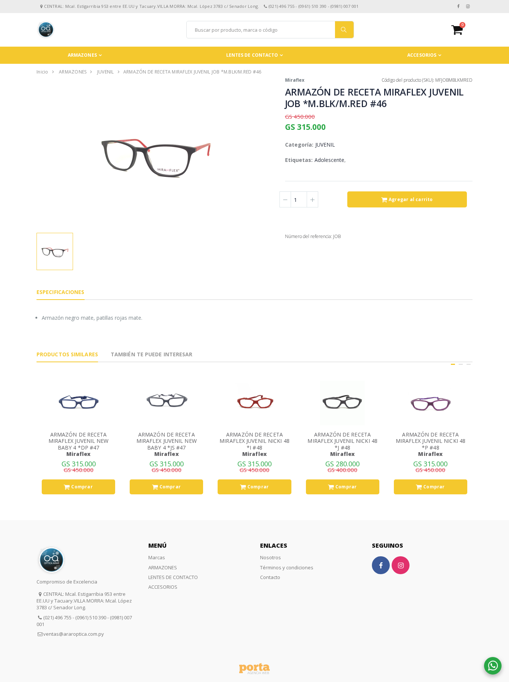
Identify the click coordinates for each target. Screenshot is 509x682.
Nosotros (270, 557)
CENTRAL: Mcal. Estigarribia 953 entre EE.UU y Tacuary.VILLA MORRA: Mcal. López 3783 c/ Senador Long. (84, 601)
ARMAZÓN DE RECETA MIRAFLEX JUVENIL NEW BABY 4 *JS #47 (166, 441)
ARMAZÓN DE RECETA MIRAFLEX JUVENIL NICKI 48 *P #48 (431, 441)
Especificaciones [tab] (61, 291)
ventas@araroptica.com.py (73, 634)
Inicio (42, 72)
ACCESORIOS (421, 55)
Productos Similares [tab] (67, 354)
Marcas (156, 557)
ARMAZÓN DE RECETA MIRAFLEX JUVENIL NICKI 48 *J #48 (342, 441)
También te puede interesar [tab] (152, 354)
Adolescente (329, 159)
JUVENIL (105, 72)
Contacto (270, 577)
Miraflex (294, 80)
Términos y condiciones (286, 567)
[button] (461, 30)
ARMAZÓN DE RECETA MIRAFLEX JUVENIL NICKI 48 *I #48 (254, 441)
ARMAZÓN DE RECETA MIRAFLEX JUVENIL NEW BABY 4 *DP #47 (78, 441)
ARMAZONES (82, 55)
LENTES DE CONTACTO (252, 55)
